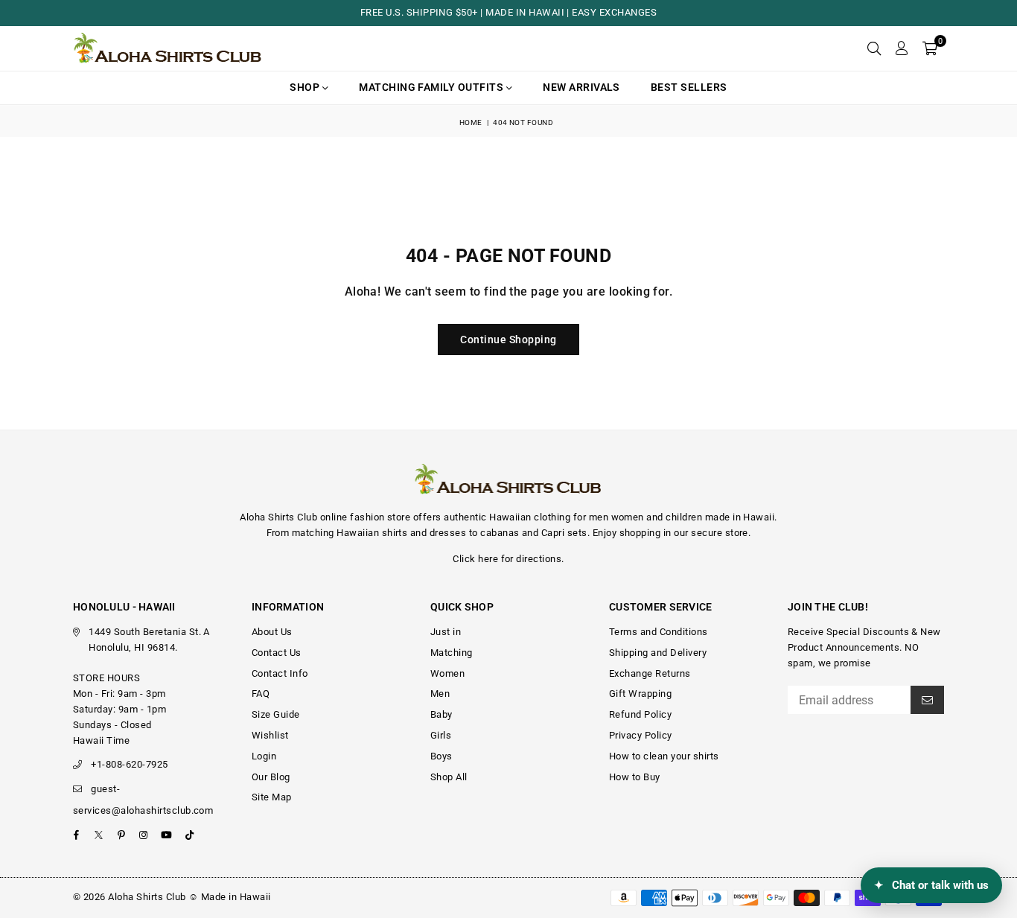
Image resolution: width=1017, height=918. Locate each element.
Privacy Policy (640, 735)
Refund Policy (640, 714)
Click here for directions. (508, 558)
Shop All (449, 776)
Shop (306, 87)
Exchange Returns (650, 673)
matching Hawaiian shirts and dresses (379, 532)
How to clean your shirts (664, 756)
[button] (930, 48)
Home (470, 122)
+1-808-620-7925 (129, 764)
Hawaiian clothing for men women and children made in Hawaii (631, 517)
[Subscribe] (927, 700)
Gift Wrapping (640, 693)
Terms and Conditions (658, 631)
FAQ (261, 693)
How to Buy (634, 776)
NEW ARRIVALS (581, 87)
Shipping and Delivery (658, 652)
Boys (441, 756)
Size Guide (276, 714)
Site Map (272, 797)
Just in (445, 631)
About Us (272, 631)
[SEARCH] (874, 48)
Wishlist (270, 735)
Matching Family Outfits (432, 87)
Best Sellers (689, 87)
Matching (451, 652)
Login (264, 756)
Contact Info (280, 673)
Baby (441, 714)
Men (440, 693)
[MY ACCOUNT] (901, 48)
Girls (440, 735)
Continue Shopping (508, 339)
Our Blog (271, 776)
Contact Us (277, 652)
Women (447, 673)
